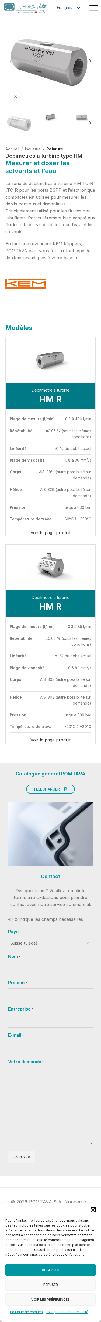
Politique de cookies (26, 1312)
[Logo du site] (25, 7)
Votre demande (26, 1061)
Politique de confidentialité (67, 1312)
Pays (13, 931)
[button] (93, 1210)
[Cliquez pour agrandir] (15, 96)
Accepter (51, 1270)
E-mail (16, 1035)
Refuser (50, 1285)
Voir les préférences (50, 1299)
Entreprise (20, 1009)
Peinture (54, 149)
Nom (14, 956)
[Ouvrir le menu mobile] (94, 8)
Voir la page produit (50, 532)
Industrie (33, 149)
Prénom (17, 982)
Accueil (12, 149)
